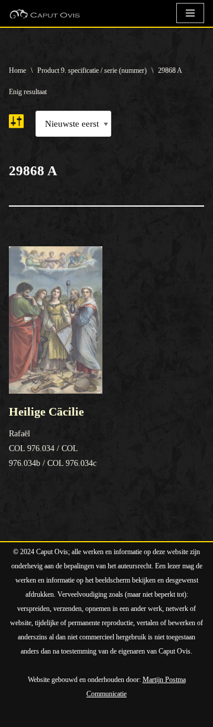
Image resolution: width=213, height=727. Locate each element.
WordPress (143, 715)
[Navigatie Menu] (190, 13)
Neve (18, 715)
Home (17, 70)
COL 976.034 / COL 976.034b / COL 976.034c (52, 436)
